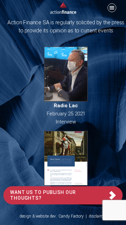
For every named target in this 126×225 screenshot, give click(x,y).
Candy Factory (71, 216)
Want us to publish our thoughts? (43, 195)
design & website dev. (37, 216)
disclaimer (98, 216)
